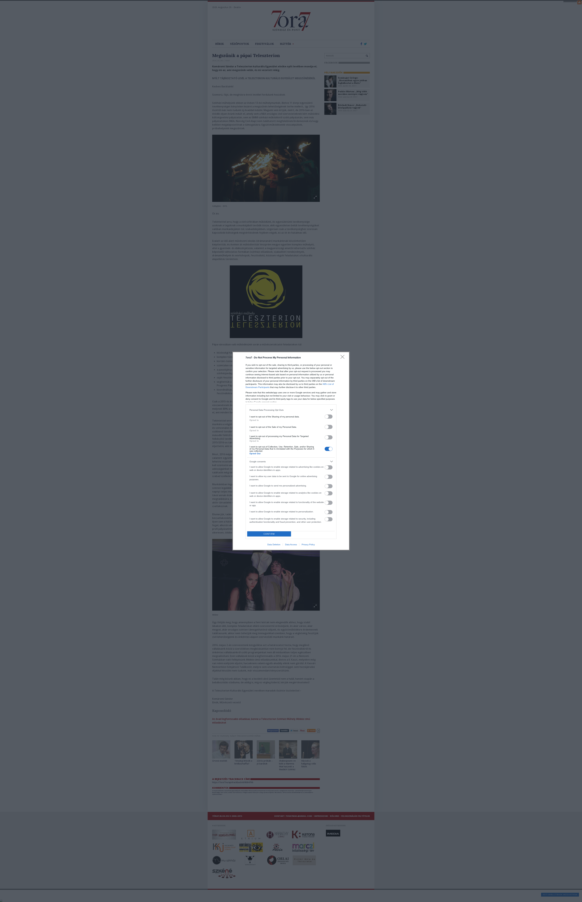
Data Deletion (273, 544)
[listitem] (291, 409)
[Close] (343, 358)
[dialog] (291, 451)
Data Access (291, 544)
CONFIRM (269, 534)
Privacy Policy (308, 544)
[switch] (329, 417)
